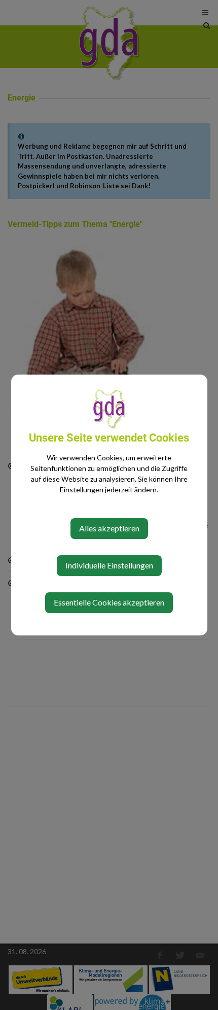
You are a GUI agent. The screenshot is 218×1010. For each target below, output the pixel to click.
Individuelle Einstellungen (109, 565)
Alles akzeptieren (109, 528)
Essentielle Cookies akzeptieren (109, 602)
